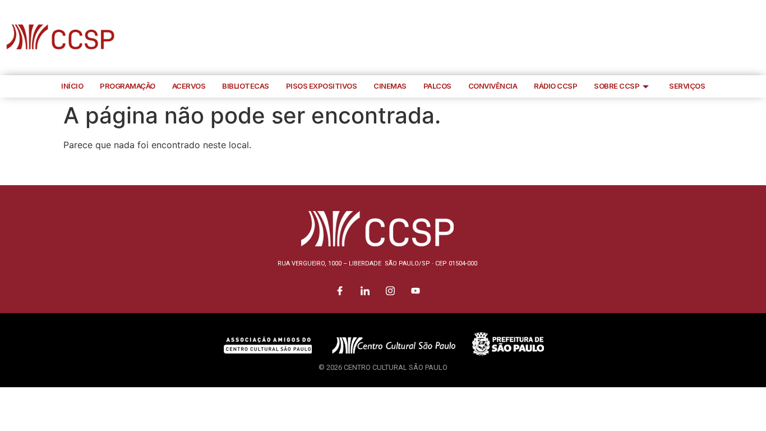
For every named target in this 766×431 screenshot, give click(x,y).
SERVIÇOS (687, 85)
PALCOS (437, 85)
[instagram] (729, 37)
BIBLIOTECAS (245, 85)
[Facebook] (679, 37)
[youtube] (754, 37)
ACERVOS (189, 85)
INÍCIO (72, 85)
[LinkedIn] (704, 37)
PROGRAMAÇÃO (127, 85)
